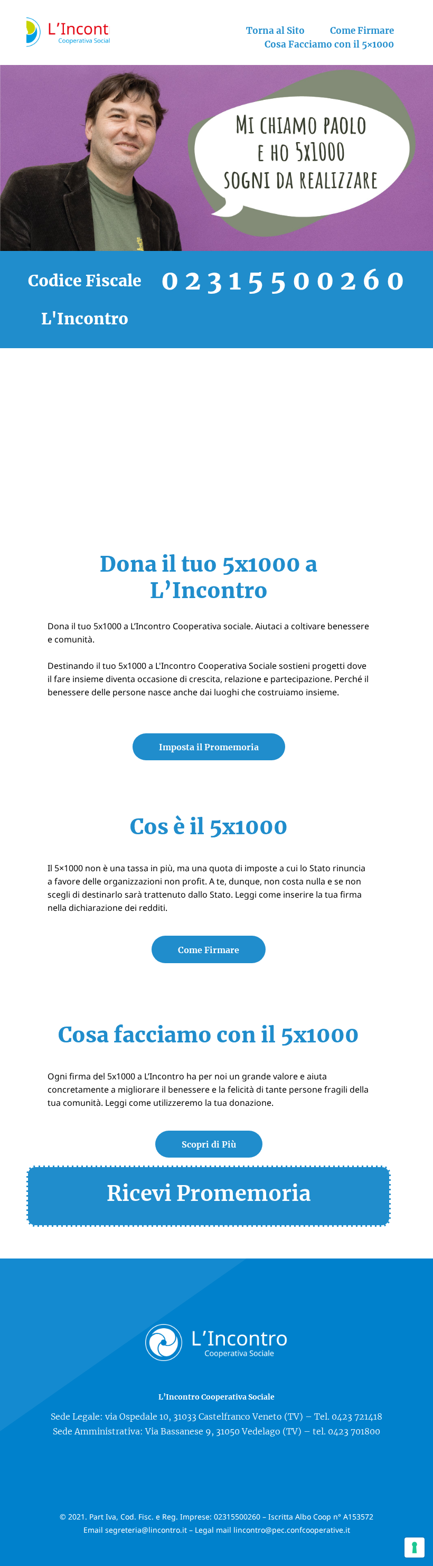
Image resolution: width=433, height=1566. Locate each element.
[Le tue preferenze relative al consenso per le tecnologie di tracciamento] (414, 1547)
